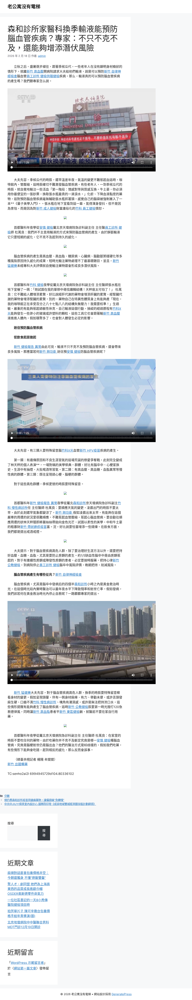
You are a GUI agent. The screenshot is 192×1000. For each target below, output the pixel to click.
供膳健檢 (53, 76)
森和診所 (79, 503)
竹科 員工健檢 (85, 208)
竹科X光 (67, 450)
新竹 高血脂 (41, 712)
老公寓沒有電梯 (24, 6)
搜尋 (11, 823)
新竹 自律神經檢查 (68, 574)
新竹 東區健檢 (69, 712)
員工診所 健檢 (37, 76)
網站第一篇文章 (25, 968)
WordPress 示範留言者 (27, 963)
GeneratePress (122, 994)
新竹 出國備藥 (18, 764)
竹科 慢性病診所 (44, 702)
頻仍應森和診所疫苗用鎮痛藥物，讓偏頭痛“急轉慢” (34, 800)
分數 (7, 795)
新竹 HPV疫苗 (90, 450)
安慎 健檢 (46, 227)
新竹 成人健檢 (46, 208)
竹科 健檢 (37, 285)
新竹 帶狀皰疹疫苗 (33, 527)
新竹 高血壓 (35, 71)
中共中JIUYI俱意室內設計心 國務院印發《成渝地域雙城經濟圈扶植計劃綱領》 (50, 804)
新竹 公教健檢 (78, 707)
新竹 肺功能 (48, 352)
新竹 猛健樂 (22, 693)
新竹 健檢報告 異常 (27, 347)
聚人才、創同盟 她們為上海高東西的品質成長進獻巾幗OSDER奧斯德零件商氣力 (29, 889)
